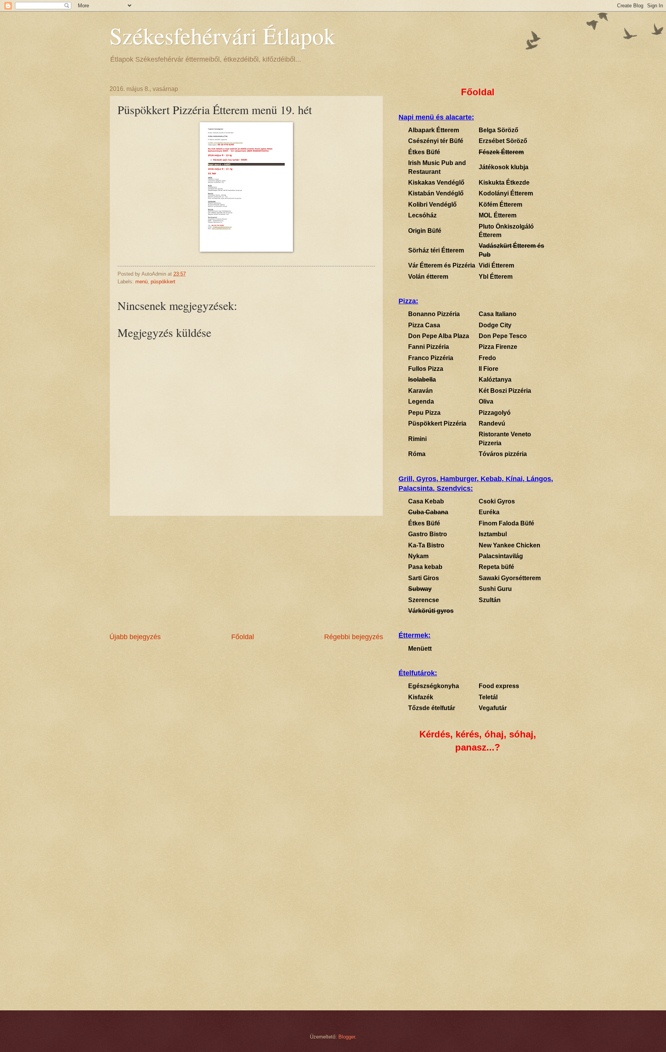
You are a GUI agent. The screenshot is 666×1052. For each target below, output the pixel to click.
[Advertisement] (246, 574)
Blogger (346, 1037)
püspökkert (163, 281)
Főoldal (242, 637)
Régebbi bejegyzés (353, 637)
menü (141, 281)
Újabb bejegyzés (135, 637)
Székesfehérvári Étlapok (222, 35)
